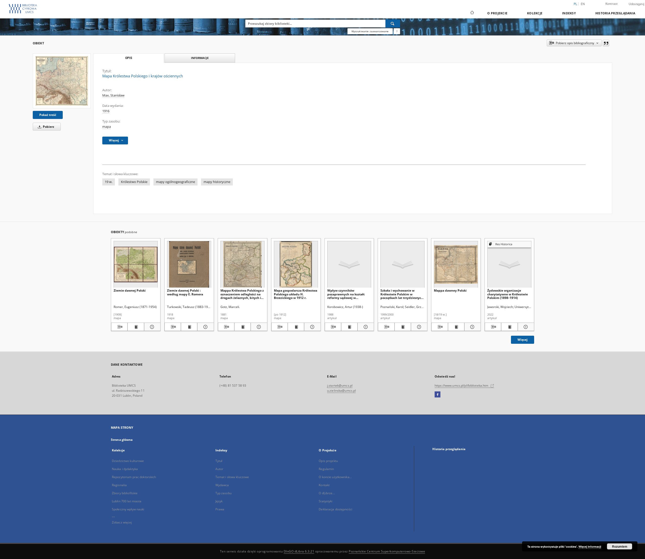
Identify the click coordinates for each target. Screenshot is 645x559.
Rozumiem (619, 546)
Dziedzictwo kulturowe (128, 461)
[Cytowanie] (606, 43)
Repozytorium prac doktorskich (134, 477)
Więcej (523, 339)
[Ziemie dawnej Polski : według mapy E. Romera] (189, 264)
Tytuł (218, 461)
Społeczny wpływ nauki (128, 509)
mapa (106, 127)
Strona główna (122, 440)
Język (219, 501)
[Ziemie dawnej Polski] (135, 264)
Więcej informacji (589, 546)
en (583, 4)
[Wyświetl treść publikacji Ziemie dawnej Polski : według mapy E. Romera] (189, 327)
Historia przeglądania (615, 13)
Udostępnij (636, 4)
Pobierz (48, 127)
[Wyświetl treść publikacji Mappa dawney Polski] (456, 327)
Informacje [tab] (200, 58)
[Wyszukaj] (392, 23)
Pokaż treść (47, 115)
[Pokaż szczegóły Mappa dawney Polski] (472, 327)
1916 (105, 111)
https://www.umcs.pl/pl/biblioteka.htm (462, 385)
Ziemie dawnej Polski (130, 290)
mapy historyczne (217, 182)
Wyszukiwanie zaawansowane (370, 31)
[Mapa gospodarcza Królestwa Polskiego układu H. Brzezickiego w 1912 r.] (296, 264)
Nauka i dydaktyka (125, 469)
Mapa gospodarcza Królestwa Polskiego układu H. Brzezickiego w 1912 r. (295, 294)
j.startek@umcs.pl (339, 385)
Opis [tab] (128, 58)
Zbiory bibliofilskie (125, 493)
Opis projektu (328, 461)
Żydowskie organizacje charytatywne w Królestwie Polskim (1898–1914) (507, 294)
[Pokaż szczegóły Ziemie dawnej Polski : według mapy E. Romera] (205, 327)
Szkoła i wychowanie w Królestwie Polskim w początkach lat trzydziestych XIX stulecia (401, 294)
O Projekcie (497, 13)
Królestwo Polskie (134, 182)
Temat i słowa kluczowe (232, 477)
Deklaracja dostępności (335, 509)
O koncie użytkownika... (335, 477)
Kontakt (324, 485)
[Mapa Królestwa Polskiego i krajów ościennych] (62, 81)
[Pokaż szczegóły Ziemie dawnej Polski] (151, 327)
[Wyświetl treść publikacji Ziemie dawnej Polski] (136, 327)
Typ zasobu (223, 493)
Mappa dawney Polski (450, 290)
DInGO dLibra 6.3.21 (299, 551)
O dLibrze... (327, 493)
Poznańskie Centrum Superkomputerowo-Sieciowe (387, 551)
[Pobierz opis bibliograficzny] (119, 327)
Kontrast (611, 4)
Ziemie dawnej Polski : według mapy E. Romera (185, 292)
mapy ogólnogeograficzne (175, 182)
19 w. (108, 182)
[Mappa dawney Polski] (456, 264)
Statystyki (325, 501)
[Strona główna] (471, 13)
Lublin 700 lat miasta (127, 501)
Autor (219, 469)
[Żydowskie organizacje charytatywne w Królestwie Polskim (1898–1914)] (509, 264)
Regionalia (119, 485)
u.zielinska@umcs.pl (341, 390)
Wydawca (222, 485)
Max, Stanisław (113, 95)
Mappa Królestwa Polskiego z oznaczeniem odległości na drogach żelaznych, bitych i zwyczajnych (242, 294)
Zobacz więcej (122, 522)
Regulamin (326, 469)
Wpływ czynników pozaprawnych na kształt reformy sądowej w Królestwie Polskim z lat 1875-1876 (346, 294)
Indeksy (569, 13)
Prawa (219, 509)
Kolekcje (534, 13)
